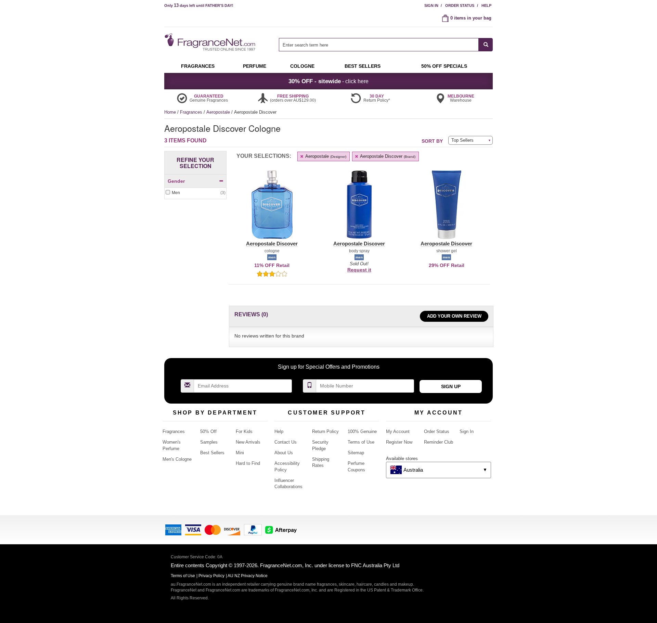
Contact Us (285, 442)
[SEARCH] (486, 44)
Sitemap (356, 452)
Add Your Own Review (454, 316)
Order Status (459, 5)
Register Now (399, 442)
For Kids (244, 431)
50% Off (208, 431)
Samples (209, 442)
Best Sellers (212, 452)
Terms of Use (361, 442)
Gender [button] (176, 181)
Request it (359, 269)
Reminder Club (438, 442)
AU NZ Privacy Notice (248, 575)
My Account (398, 431)
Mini (240, 452)
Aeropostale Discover (387, 156)
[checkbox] (195, 193)
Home (170, 112)
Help (486, 5)
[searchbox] (379, 44)
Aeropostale (218, 112)
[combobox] (386, 44)
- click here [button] (328, 81)
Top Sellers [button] (462, 140)
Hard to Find (248, 463)
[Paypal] (253, 529)
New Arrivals (248, 442)
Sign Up (451, 386)
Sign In (431, 5)
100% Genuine (362, 431)
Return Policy (325, 431)
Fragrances (192, 112)
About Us (283, 452)
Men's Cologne (177, 459)
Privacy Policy (211, 575)
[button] (271, 208)
